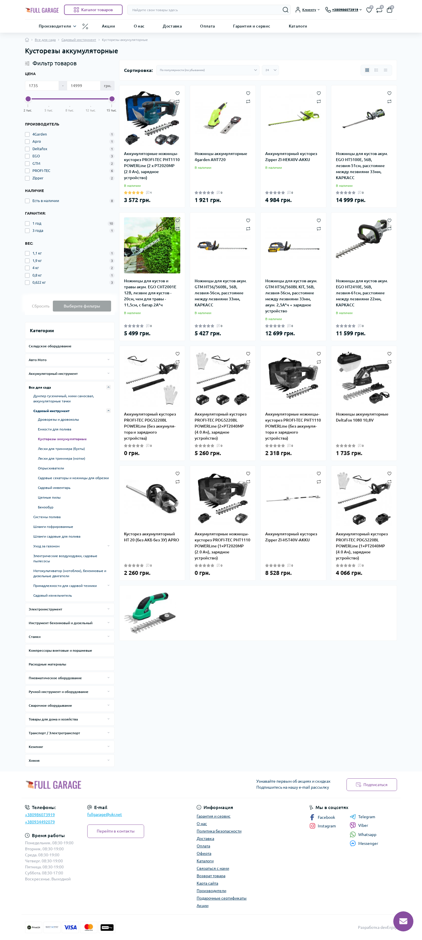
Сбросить (40, 306)
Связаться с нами (213, 868)
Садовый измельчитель (52, 595)
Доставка (172, 25)
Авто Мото (38, 360)
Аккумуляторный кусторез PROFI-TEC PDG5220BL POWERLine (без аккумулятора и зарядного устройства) (150, 426)
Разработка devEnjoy (377, 927)
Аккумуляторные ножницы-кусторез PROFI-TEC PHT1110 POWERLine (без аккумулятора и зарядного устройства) (293, 426)
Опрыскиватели (51, 468)
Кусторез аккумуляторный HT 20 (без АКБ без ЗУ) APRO (151, 537)
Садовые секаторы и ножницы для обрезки (73, 478)
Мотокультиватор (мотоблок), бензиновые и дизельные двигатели (69, 573)
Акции (108, 25)
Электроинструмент (45, 609)
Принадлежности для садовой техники (65, 586)
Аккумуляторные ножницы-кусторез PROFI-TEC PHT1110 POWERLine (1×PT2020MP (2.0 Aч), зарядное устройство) (222, 546)
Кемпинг (36, 747)
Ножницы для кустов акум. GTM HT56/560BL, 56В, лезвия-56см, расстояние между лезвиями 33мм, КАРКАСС (221, 293)
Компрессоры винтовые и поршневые (60, 650)
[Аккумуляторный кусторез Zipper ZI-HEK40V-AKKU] (293, 118)
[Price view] (385, 70)
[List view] (376, 70)
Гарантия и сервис (251, 25)
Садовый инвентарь (54, 487)
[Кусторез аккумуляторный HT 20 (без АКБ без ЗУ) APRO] (152, 498)
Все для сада (45, 40)
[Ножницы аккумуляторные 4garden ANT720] (223, 118)
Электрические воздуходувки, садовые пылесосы (65, 558)
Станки (34, 637)
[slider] (28, 98)
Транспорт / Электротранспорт (54, 733)
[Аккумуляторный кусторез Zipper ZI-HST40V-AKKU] (293, 498)
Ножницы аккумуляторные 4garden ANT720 (221, 156)
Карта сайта (207, 883)
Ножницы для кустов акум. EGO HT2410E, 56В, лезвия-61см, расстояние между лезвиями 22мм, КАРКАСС (362, 293)
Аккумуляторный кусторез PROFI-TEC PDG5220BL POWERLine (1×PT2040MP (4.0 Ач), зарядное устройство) (362, 546)
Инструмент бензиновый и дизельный (60, 623)
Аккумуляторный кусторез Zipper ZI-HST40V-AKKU (291, 537)
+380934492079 (40, 822)
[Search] (286, 10)
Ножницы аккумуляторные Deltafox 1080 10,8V (362, 417)
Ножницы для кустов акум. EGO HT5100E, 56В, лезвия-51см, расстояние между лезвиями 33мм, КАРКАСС (362, 165)
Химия (34, 760)
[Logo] (42, 9)
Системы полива (47, 517)
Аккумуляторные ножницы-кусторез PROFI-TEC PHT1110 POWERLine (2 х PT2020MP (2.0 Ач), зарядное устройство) (152, 165)
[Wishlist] (177, 93)
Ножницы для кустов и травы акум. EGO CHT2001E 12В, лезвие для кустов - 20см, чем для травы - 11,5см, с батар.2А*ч (150, 293)
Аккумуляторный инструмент (53, 373)
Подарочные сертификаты (222, 898)
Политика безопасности (219, 831)
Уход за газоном (46, 546)
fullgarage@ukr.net (104, 814)
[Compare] (177, 101)
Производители (55, 25)
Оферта (204, 853)
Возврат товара (211, 876)
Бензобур (45, 507)
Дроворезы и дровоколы (58, 419)
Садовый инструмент (78, 40)
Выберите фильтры (82, 306)
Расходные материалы (47, 664)
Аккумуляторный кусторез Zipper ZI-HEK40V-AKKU (291, 156)
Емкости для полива (54, 429)
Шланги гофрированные (53, 526)
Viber (363, 825)
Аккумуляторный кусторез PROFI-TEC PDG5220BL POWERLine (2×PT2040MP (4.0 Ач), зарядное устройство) (221, 426)
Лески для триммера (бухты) (61, 449)
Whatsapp (367, 834)
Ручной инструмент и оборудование (58, 692)
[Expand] (108, 359)
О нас (139, 25)
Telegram (366, 816)
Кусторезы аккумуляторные (62, 439)
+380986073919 (40, 814)
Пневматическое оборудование (55, 678)
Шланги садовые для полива (56, 536)
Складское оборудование (50, 346)
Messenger (368, 843)
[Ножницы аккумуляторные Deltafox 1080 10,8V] (364, 378)
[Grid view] (367, 70)
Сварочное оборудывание (50, 705)
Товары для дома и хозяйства (53, 719)
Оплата (207, 25)
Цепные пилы (49, 497)
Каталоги (298, 25)
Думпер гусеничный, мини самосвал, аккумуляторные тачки (63, 398)
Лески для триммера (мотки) (61, 458)
